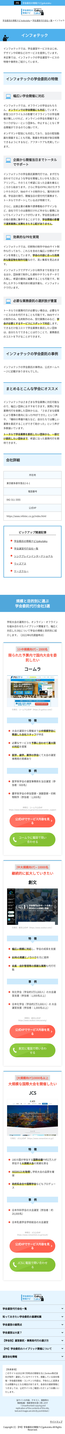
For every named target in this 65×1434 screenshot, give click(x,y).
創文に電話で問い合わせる (32, 1050)
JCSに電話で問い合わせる (32, 1265)
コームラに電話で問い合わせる (32, 839)
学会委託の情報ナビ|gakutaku (37, 3)
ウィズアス (20, 563)
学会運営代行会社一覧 (26, 548)
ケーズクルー (21, 571)
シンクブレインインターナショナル (33, 556)
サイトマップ (56, 1421)
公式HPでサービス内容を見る (32, 821)
